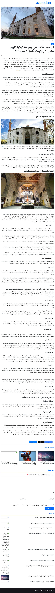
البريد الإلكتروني (51, 498)
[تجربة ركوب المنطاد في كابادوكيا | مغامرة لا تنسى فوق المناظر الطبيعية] (27, 456)
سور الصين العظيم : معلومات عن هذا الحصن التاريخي (42, 523)
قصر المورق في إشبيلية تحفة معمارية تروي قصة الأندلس (41, 533)
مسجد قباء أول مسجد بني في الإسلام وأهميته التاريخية (42, 581)
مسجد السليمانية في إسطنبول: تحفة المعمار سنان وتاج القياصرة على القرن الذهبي (9, 463)
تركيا (48, 40)
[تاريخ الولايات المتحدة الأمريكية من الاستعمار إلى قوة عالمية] (5, 551)
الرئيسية (51, 40)
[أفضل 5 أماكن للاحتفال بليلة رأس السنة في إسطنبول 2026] (46, 456)
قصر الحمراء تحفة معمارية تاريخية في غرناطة (44, 518)
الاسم (53, 492)
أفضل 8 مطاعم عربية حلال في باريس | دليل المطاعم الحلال (41, 528)
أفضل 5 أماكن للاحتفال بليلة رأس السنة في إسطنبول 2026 (47, 462)
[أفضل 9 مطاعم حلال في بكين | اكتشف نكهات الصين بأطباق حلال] (5, 569)
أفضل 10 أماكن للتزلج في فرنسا (47, 555)
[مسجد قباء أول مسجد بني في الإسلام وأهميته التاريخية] (5, 583)
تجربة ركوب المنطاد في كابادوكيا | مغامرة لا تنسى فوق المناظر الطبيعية (28, 463)
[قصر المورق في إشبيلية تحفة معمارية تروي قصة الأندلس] (5, 540)
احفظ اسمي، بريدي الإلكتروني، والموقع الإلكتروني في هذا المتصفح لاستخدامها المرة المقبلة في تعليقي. (33, 505)
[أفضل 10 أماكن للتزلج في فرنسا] (5, 556)
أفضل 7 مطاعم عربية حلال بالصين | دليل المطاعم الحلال (42, 560)
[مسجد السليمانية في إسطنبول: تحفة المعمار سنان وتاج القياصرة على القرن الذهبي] (9, 456)
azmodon (37, 590)
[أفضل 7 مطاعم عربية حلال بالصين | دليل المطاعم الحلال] (5, 562)
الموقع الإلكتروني (23, 498)
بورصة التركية (4, 146)
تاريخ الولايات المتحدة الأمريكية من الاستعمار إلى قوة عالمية (41, 549)
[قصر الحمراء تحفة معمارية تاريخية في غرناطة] (5, 519)
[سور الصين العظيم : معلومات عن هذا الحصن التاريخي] (5, 524)
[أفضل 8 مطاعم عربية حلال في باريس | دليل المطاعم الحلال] (5, 529)
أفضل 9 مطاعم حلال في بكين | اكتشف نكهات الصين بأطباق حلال (40, 566)
